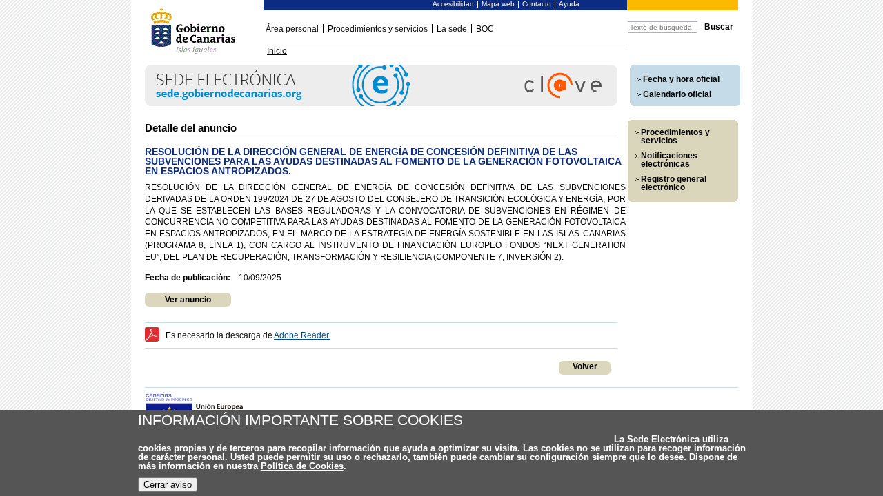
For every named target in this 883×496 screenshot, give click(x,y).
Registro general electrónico (673, 183)
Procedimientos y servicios (378, 29)
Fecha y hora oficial (681, 79)
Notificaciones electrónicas (669, 160)
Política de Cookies (302, 466)
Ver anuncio (188, 299)
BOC (485, 29)
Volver (585, 366)
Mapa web (498, 4)
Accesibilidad (453, 4)
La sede (452, 29)
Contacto (536, 4)
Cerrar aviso (167, 484)
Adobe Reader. (302, 335)
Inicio (277, 51)
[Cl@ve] (381, 103)
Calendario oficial (677, 94)
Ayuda (569, 4)
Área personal (292, 29)
